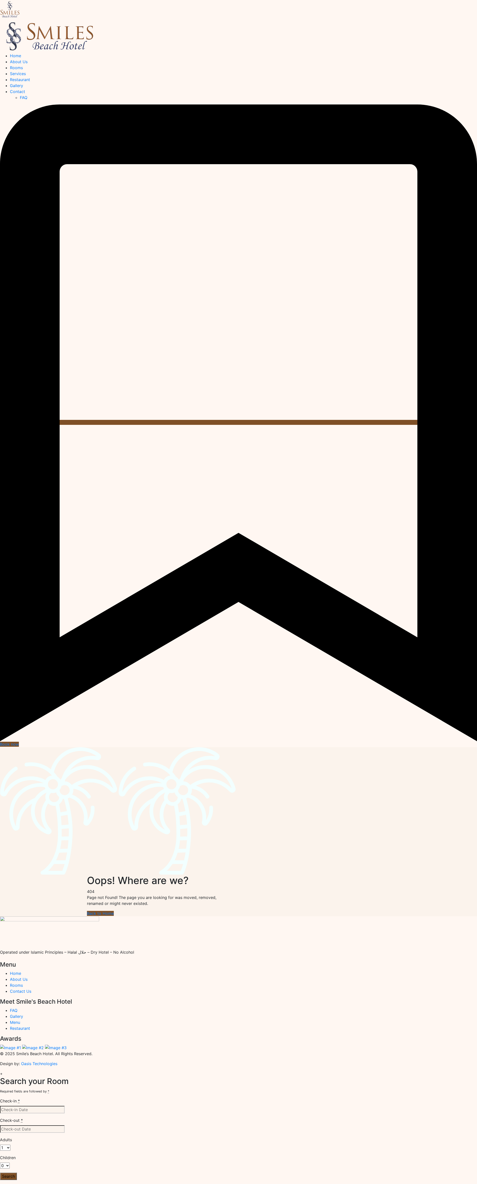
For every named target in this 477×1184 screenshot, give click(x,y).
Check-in (10, 1100)
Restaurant (20, 79)
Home (15, 55)
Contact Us (20, 991)
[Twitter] (9, 958)
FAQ (23, 97)
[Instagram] (2, 958)
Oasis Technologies (39, 1063)
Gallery (16, 85)
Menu (15, 1022)
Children (8, 1157)
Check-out (11, 1120)
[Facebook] (6, 958)
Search (8, 1176)
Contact (17, 91)
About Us (19, 61)
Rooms (16, 67)
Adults (6, 1139)
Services (18, 73)
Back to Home (100, 913)
